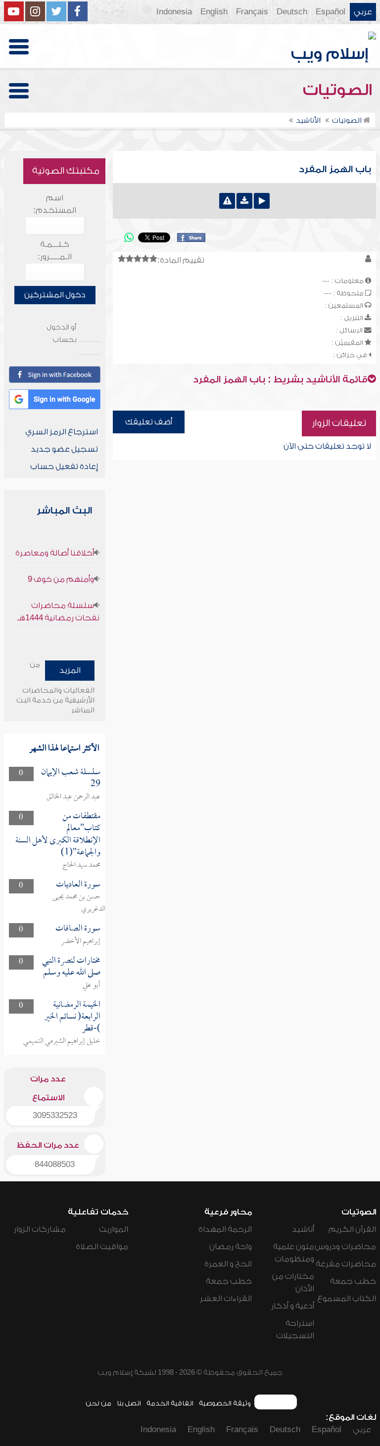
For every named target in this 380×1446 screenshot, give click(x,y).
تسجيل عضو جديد (64, 449)
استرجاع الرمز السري (61, 431)
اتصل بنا (129, 1403)
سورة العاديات (78, 884)
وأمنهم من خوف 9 (61, 579)
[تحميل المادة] (244, 201)
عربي (363, 11)
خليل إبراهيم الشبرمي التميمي (61, 1041)
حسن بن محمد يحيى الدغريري (78, 903)
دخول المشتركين (55, 294)
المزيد (70, 670)
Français (252, 11)
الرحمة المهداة (225, 1229)
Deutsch (292, 11)
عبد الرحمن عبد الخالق (73, 797)
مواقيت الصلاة (102, 1246)
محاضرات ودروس (345, 1246)
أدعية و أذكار (292, 1306)
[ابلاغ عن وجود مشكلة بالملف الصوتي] (227, 201)
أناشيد (303, 1229)
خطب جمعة (353, 1281)
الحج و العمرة (228, 1263)
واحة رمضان (230, 1246)
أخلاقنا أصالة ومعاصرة (54, 553)
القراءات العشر (226, 1298)
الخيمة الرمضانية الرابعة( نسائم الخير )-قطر (72, 1017)
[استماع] (262, 201)
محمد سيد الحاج (81, 865)
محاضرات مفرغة (346, 1263)
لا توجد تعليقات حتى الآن (327, 446)
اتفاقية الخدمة (169, 1403)
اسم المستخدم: (54, 204)
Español (330, 11)
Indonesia (174, 11)
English (214, 11)
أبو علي (91, 985)
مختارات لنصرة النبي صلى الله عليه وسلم (71, 966)
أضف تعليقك (148, 422)
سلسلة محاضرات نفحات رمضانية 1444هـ (58, 611)
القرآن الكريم (352, 1229)
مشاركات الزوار (40, 1229)
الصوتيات (339, 90)
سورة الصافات (77, 928)
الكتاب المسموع (346, 1298)
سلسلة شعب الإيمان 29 (70, 778)
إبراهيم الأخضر (80, 941)
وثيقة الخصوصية (225, 1403)
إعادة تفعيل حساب (64, 466)
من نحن (98, 1403)
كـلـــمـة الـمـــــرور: (55, 250)
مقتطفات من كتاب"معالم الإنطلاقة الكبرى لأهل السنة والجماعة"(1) (57, 834)
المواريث (113, 1229)
